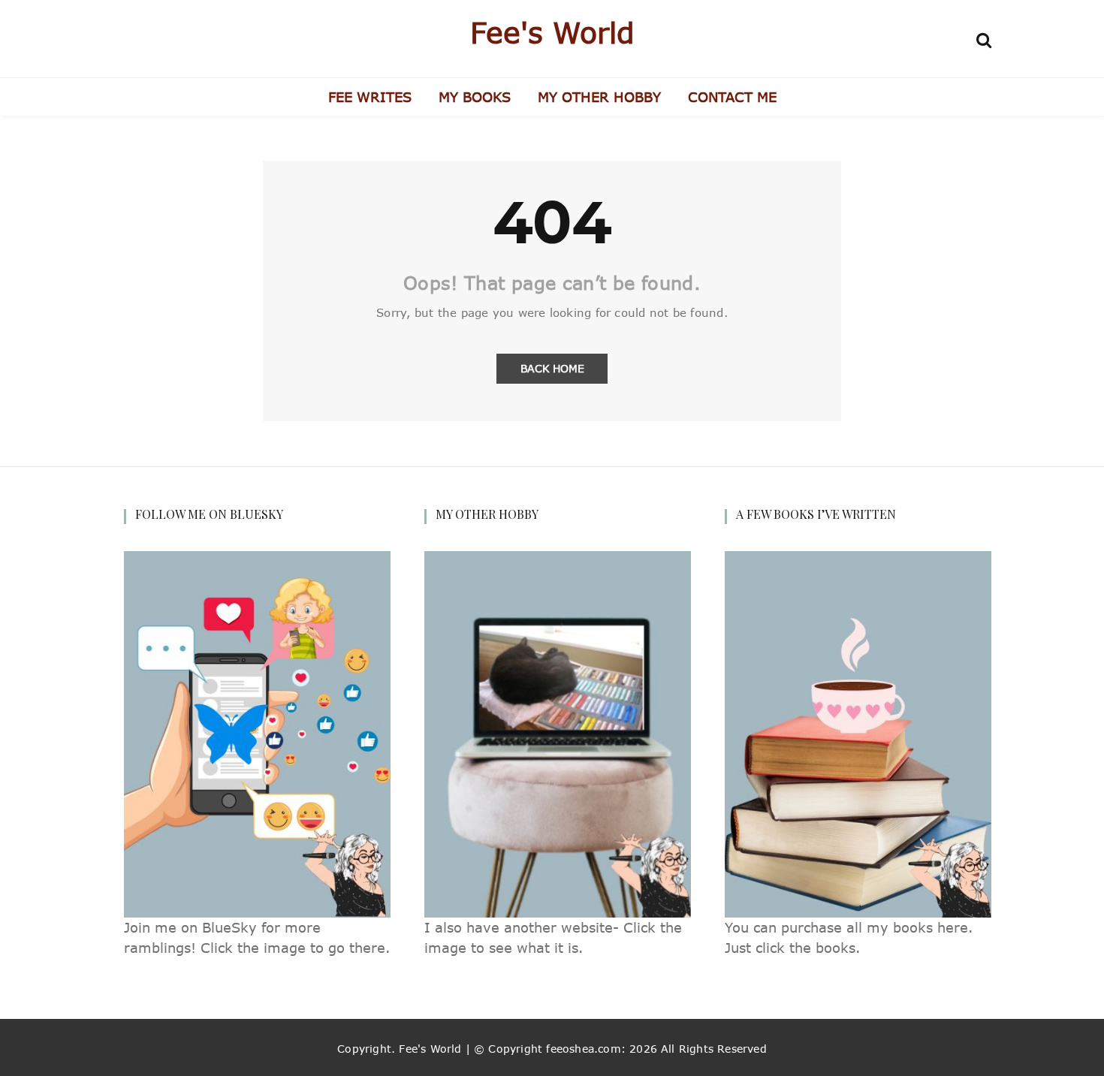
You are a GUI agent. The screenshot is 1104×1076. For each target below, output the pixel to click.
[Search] (983, 38)
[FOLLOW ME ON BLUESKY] (257, 733)
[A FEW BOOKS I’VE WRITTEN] (858, 733)
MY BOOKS (475, 97)
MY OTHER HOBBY (599, 97)
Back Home (552, 368)
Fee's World (552, 32)
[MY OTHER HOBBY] (557, 733)
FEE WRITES (370, 97)
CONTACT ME (732, 97)
